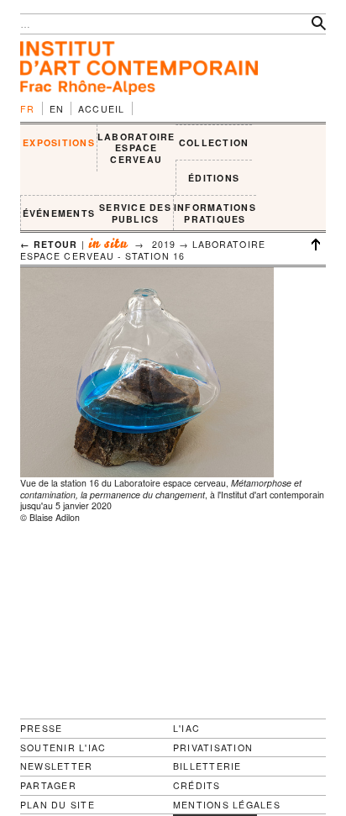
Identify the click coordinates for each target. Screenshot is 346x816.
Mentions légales (226, 805)
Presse (41, 728)
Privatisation (213, 747)
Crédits (197, 786)
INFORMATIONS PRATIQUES (215, 213)
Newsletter (56, 766)
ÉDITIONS (213, 177)
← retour (49, 244)
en (57, 109)
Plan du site (57, 805)
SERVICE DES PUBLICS (135, 213)
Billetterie (207, 766)
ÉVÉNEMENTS (59, 213)
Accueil (101, 109)
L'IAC (186, 728)
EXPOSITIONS (59, 142)
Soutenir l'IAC (63, 747)
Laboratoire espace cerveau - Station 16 (142, 250)
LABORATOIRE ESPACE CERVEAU (136, 148)
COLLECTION (214, 142)
